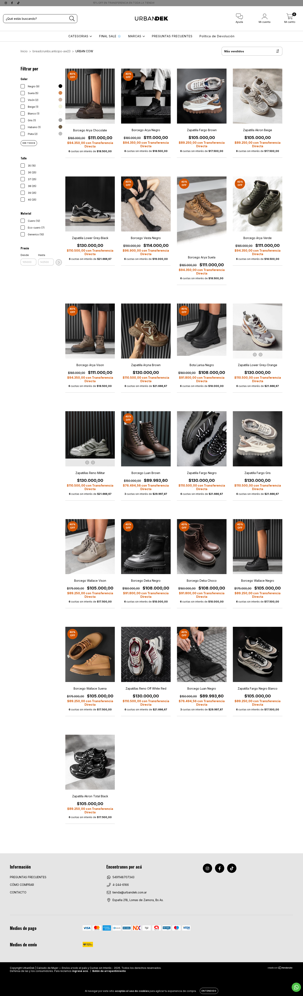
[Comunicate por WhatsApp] (296, 987)
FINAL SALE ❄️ (110, 36)
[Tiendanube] (280, 968)
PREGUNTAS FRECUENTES (172, 36)
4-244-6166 (121, 884)
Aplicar (59, 262)
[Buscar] (72, 18)
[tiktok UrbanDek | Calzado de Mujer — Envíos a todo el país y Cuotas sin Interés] (18, 3)
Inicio (24, 51)
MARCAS (135, 36)
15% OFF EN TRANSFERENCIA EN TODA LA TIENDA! (220, 2)
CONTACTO (18, 892)
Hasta (41, 255)
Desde (25, 255)
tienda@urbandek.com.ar (130, 892)
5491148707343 (123, 877)
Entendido (209, 991)
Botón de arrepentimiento (109, 971)
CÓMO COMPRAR (22, 884)
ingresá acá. (80, 971)
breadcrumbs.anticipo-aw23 (51, 51)
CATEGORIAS (78, 36)
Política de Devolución (217, 36)
